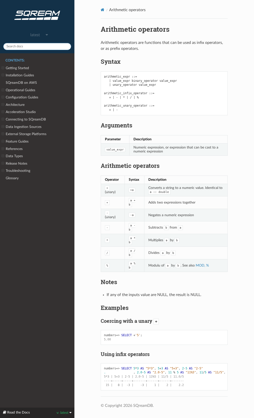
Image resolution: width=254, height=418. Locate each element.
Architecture (15, 105)
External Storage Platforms (26, 134)
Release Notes (16, 163)
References (14, 149)
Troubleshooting (18, 171)
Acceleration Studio (21, 112)
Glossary (12, 178)
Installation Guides (20, 75)
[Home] (102, 10)
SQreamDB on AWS (21, 83)
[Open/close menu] (2, 68)
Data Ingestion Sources (23, 127)
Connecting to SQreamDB (26, 119)
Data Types (14, 156)
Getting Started (17, 68)
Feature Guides (17, 141)
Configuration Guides (22, 97)
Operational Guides (20, 90)
